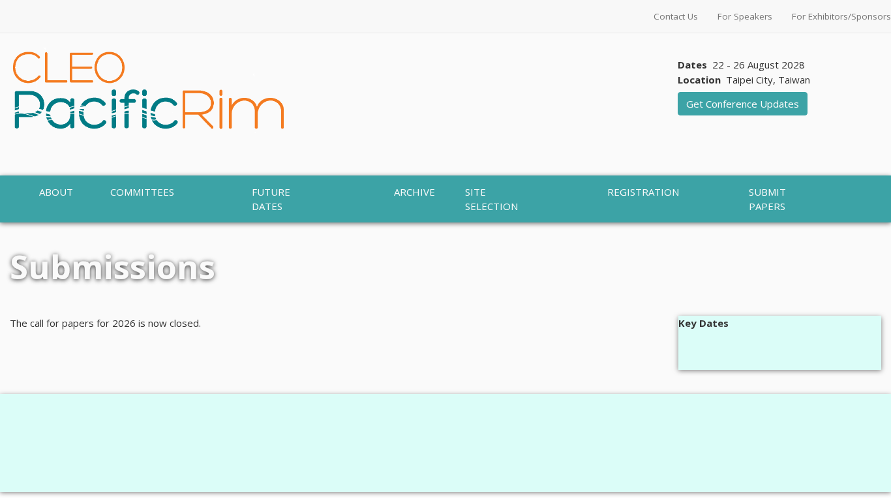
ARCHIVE (414, 191)
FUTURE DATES (271, 199)
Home (24, 229)
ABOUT (56, 191)
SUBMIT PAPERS (767, 199)
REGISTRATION (643, 191)
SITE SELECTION (491, 199)
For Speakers (744, 16)
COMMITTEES (142, 191)
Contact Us (676, 16)
